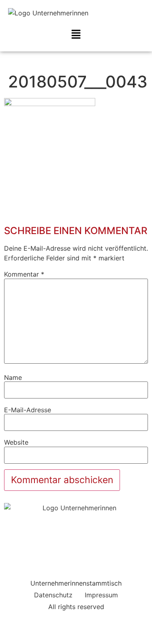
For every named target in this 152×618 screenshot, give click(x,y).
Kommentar (24, 274)
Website (16, 442)
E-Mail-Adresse (27, 410)
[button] (76, 34)
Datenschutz (53, 595)
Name (13, 377)
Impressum (101, 595)
